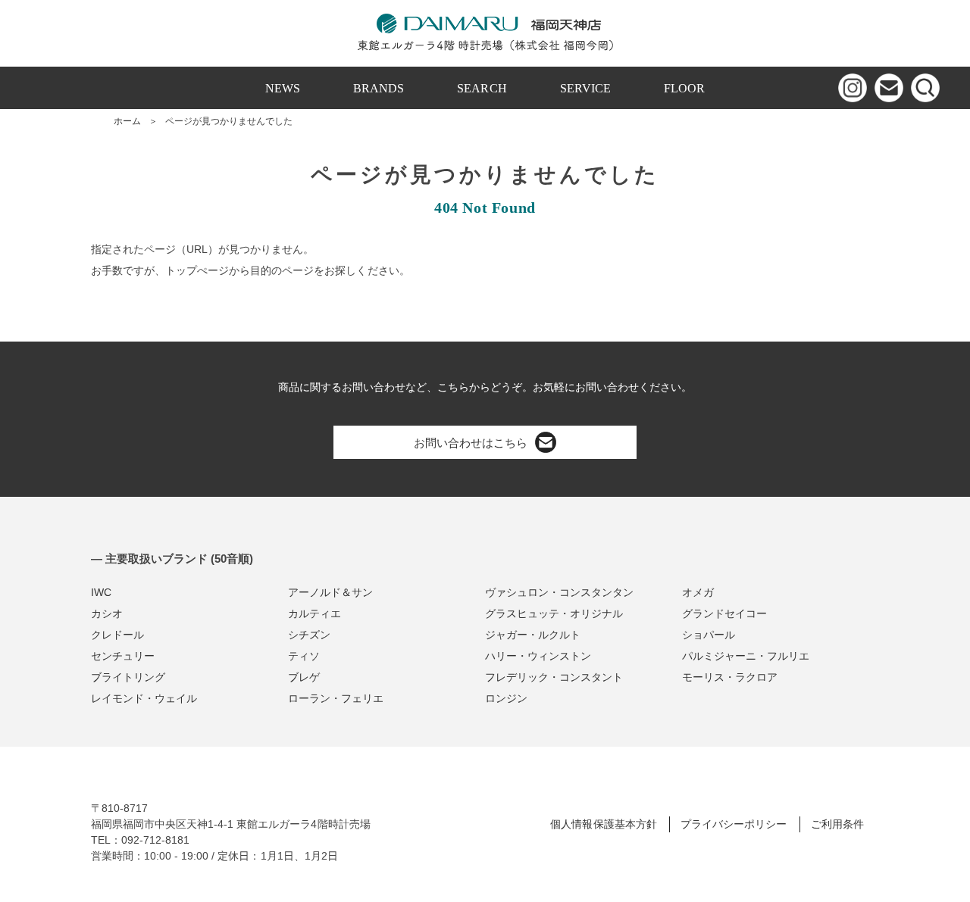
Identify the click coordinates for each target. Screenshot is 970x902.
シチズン (309, 635)
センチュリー (123, 656)
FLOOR (684, 88)
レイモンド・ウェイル (144, 698)
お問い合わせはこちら (470, 442)
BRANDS (378, 88)
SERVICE (585, 88)
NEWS (282, 88)
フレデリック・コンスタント (554, 677)
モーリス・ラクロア (730, 677)
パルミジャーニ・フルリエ (745, 656)
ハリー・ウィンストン (538, 656)
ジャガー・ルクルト (532, 635)
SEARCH (481, 88)
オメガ (698, 592)
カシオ (107, 613)
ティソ (304, 656)
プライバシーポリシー (734, 824)
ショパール (708, 635)
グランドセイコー (724, 613)
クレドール (117, 635)
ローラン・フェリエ (335, 698)
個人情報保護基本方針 (603, 824)
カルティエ (314, 613)
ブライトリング (128, 677)
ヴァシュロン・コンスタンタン (559, 592)
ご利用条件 (837, 824)
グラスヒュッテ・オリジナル (554, 613)
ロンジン (506, 698)
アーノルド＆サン (330, 592)
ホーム (127, 121)
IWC (101, 592)
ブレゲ (304, 677)
